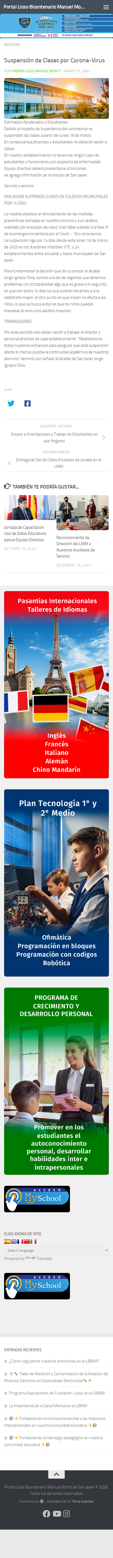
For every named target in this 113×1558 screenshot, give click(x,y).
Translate (44, 1258)
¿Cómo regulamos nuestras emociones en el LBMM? (54, 1361)
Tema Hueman (83, 1501)
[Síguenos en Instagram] (66, 1514)
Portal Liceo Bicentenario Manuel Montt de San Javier (44, 7)
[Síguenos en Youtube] (56, 1514)
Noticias (12, 44)
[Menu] (106, 7)
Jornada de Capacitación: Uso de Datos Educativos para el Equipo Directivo (25, 533)
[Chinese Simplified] (27, 1241)
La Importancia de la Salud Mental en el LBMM (48, 1405)
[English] (14, 1241)
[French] (20, 1241)
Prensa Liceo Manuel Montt (36, 71)
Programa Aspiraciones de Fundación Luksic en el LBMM (57, 1393)
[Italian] (33, 1241)
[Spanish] (7, 1241)
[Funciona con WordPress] (42, 1501)
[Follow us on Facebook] (46, 1514)
